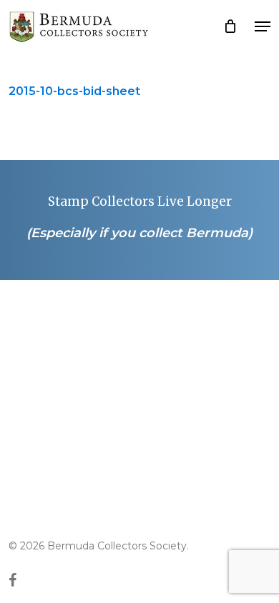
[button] (262, 26)
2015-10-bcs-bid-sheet (74, 91)
